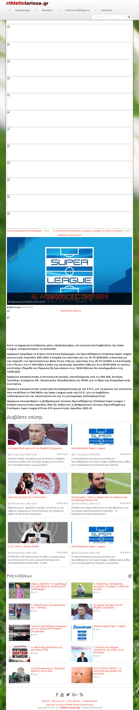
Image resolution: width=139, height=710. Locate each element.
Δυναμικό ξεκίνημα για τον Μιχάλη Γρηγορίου (35, 448)
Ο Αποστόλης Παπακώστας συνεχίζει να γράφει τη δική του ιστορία (78, 230)
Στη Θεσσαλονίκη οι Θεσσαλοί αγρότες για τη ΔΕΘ (48, 669)
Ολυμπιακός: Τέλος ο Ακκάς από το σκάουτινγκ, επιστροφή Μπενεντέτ (99, 498)
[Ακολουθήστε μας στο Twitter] (68, 694)
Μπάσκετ (47, 10)
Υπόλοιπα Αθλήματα (77, 10)
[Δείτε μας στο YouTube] (62, 694)
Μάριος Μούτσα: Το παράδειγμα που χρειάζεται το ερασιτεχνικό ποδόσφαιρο (49, 586)
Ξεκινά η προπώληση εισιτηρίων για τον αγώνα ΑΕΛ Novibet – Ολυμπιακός (49, 629)
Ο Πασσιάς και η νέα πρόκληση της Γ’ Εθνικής (48, 606)
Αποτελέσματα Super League (88, 448)
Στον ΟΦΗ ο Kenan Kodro (23, 546)
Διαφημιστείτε (90, 700)
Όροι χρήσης (73, 700)
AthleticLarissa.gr (70, 707)
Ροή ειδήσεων (19, 575)
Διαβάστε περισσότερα (69, 234)
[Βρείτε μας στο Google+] (75, 694)
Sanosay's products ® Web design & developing (69, 704)
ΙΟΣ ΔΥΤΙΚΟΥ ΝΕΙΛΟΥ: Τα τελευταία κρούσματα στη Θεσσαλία (107, 671)
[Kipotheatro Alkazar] (69, 310)
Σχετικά (45, 700)
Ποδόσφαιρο (22, 10)
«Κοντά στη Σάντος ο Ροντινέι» (27, 497)
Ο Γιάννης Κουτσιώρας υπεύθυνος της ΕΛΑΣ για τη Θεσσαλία (108, 650)
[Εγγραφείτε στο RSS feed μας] (81, 694)
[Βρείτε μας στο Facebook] (57, 694)
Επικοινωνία (58, 700)
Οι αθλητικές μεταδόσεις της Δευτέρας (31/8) (46, 648)
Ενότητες (106, 10)
